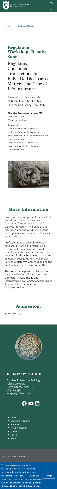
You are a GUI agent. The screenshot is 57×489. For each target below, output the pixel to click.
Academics (16, 424)
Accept (49, 476)
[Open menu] (51, 10)
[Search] (51, 2)
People (14, 434)
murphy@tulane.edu (18, 393)
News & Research (19, 427)
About (14, 438)
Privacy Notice (9, 486)
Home (14, 417)
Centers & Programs (20, 420)
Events (14, 431)
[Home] (13, 5)
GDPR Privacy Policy (29, 486)
